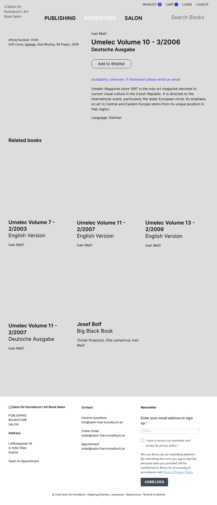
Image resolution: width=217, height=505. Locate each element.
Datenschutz (133, 494)
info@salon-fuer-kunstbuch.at (101, 422)
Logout (202, 4)
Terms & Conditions (154, 494)
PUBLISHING (60, 18)
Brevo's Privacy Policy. (178, 472)
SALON (133, 18)
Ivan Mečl (99, 33)
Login (187, 4)
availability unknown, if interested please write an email (135, 79)
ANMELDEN (154, 482)
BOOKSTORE (100, 18)
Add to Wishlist (111, 64)
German (30, 44)
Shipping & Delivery (98, 494)
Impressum (117, 494)
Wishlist (152, 4)
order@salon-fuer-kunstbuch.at (103, 435)
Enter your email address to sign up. (167, 420)
